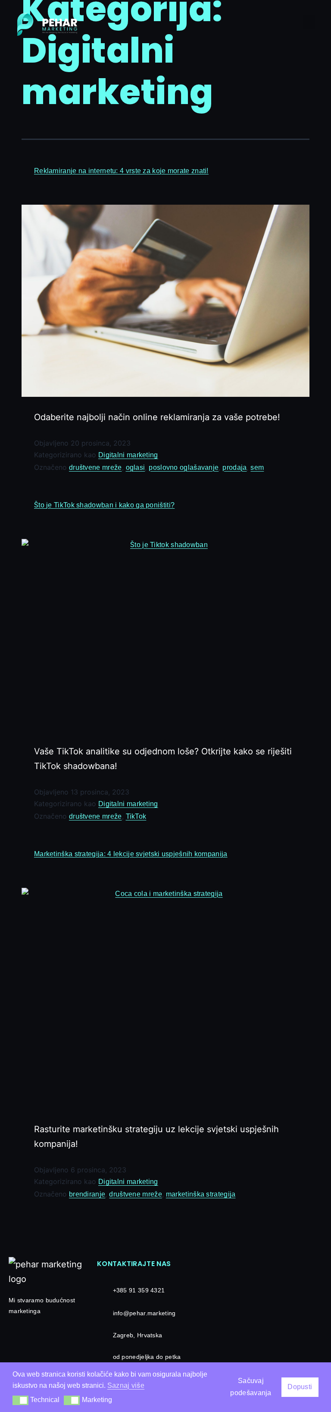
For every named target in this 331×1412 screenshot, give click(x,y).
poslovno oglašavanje (184, 467)
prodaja (234, 467)
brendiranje (87, 1194)
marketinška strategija (201, 1194)
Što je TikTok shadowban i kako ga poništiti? (104, 505)
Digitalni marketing (128, 455)
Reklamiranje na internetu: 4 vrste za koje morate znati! (121, 170)
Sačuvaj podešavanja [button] (250, 1387)
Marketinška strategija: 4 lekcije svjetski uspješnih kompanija (131, 854)
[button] (309, 22)
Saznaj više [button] (125, 1385)
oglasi (135, 467)
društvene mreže (95, 467)
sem (257, 467)
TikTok (136, 816)
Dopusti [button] (299, 1386)
